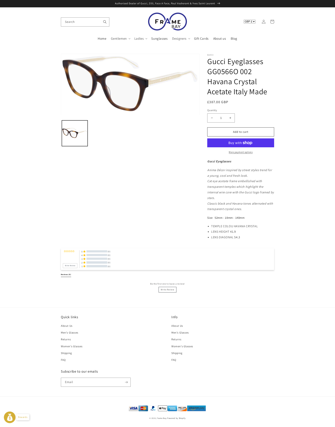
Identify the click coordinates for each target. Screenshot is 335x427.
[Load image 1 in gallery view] (75, 133)
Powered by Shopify (176, 418)
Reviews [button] (66, 274)
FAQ (63, 360)
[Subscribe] (126, 382)
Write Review (167, 289)
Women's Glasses (72, 346)
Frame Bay (162, 418)
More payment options (241, 152)
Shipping (66, 353)
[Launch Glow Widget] (10, 417)
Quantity (212, 110)
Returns (66, 339)
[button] (65, 21)
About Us (67, 326)
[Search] (105, 22)
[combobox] (85, 22)
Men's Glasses (69, 332)
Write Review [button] (70, 265)
